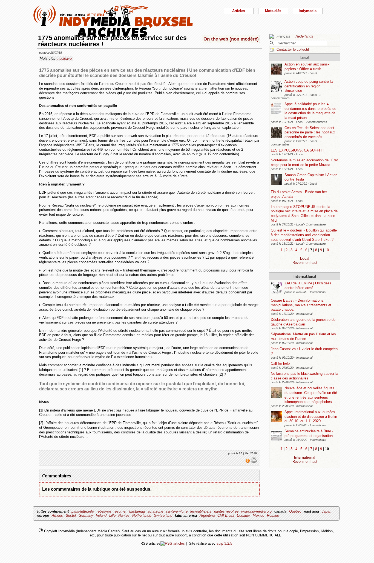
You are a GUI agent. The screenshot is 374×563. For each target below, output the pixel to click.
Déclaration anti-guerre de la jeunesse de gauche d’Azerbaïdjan (303, 322)
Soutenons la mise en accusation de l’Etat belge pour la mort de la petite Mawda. (304, 162)
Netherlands (141, 515)
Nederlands (304, 36)
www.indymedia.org (256, 511)
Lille (112, 515)
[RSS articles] (172, 543)
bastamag (137, 511)
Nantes (124, 515)
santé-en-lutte (177, 511)
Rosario (273, 515)
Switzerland (163, 515)
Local (304, 57)
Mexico (258, 515)
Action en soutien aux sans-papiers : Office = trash (306, 66)
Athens (57, 515)
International (305, 276)
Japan (326, 511)
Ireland (101, 515)
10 (327, 250)
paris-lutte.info (82, 511)
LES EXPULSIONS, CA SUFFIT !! (298, 150)
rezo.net (120, 511)
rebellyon (104, 511)
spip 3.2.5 (224, 543)
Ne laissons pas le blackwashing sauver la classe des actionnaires (304, 375)
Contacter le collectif (293, 49)
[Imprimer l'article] (254, 462)
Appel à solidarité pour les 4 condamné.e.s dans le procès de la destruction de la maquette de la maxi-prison (310, 111)
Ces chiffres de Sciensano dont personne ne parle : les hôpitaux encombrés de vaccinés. (309, 132)
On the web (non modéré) (231, 39)
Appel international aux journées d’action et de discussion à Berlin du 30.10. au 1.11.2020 (310, 416)
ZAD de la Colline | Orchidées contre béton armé (307, 285)
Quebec (295, 511)
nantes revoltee (226, 511)
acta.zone (155, 511)
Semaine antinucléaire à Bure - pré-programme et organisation (308, 433)
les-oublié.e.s (200, 511)
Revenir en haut (304, 263)
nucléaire (64, 58)
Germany (86, 515)
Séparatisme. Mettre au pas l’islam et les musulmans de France (303, 336)
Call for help (280, 363)
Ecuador (243, 515)
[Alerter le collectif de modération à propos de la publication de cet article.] (248, 462)
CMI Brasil (225, 515)
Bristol (71, 515)
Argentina (207, 515)
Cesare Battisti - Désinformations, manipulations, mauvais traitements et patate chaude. (301, 304)
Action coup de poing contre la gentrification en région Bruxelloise (308, 86)
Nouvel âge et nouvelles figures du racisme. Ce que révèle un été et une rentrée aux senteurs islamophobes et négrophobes (310, 395)
